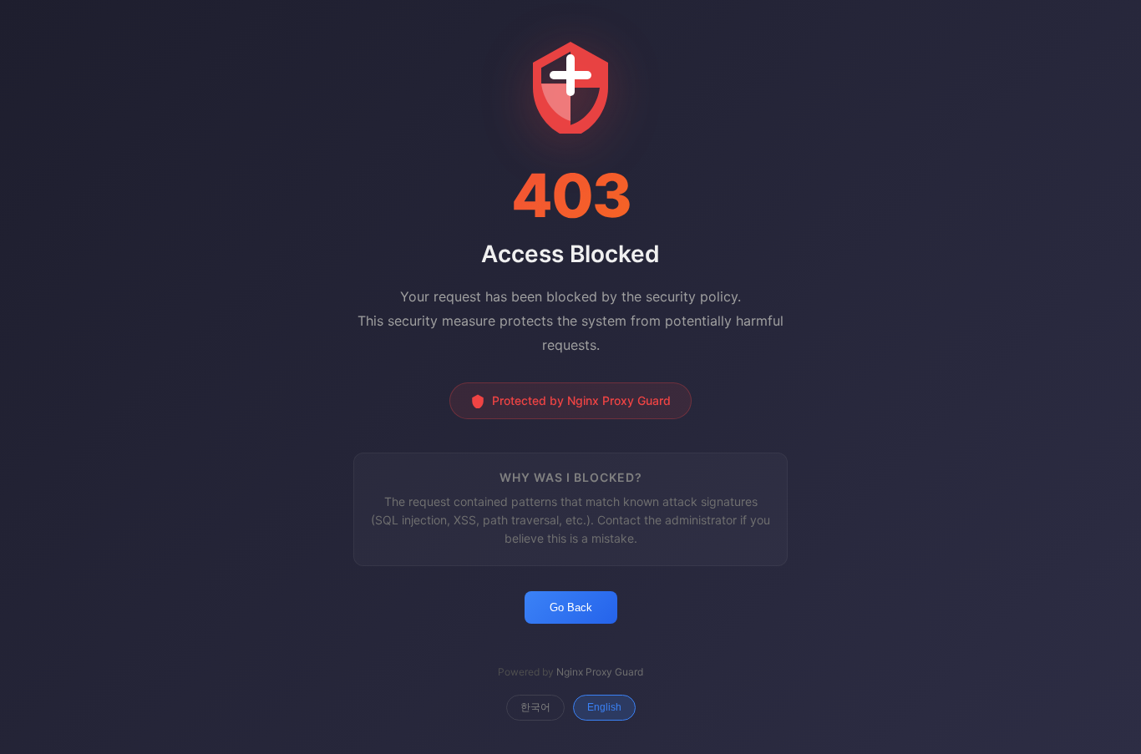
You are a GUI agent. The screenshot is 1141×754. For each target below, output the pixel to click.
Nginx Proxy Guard (599, 671)
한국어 (535, 707)
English (604, 707)
